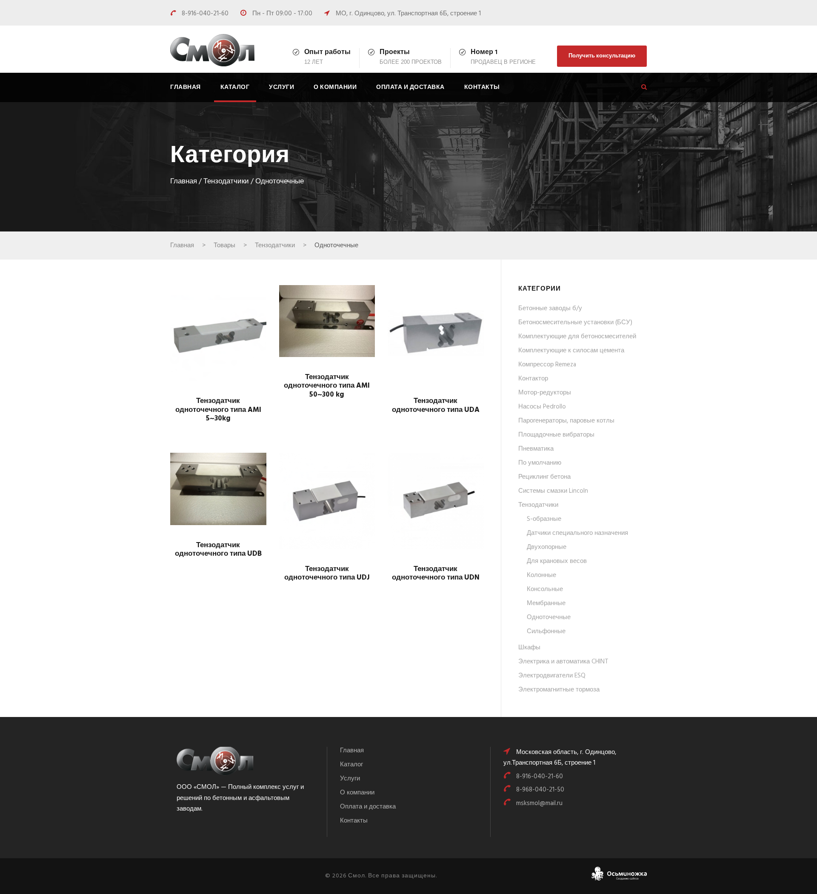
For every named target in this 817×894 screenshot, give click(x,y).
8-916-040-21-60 (206, 14)
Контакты (482, 87)
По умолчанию (539, 463)
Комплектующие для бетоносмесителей (577, 336)
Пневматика (536, 449)
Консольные (545, 589)
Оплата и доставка (410, 87)
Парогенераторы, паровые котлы (566, 421)
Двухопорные (546, 547)
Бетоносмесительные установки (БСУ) (575, 322)
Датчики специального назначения (577, 533)
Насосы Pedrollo (542, 407)
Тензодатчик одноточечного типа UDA (436, 405)
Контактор (533, 379)
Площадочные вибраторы (556, 435)
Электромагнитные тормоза (559, 690)
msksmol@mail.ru (539, 803)
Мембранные (546, 603)
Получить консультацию (601, 55)
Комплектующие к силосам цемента (571, 351)
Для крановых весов (557, 561)
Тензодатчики (226, 181)
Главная (185, 87)
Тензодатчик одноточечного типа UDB (218, 550)
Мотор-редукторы (544, 393)
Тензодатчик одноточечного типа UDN (436, 573)
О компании (335, 87)
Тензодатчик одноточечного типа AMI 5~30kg (218, 409)
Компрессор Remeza (547, 365)
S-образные (544, 519)
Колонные (541, 575)
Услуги (281, 87)
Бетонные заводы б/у (550, 308)
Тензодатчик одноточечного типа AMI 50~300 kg (327, 385)
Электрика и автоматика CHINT (563, 662)
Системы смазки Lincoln (553, 491)
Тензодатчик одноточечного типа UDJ (327, 573)
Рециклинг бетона (544, 477)
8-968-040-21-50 (540, 790)
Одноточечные (549, 617)
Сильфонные (546, 631)
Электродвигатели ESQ (552, 676)
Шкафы (529, 648)
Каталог (235, 87)
